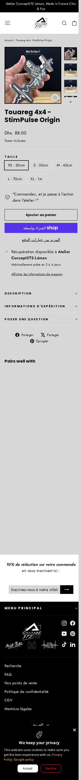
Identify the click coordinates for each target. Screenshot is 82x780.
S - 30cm (40, 165)
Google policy (24, 759)
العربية (38, 724)
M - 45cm (64, 165)
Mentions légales (18, 708)
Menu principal (23, 608)
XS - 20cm (16, 165)
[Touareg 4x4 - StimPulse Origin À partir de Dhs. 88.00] (17, 397)
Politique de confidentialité (27, 691)
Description (18, 293)
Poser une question (27, 319)
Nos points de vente (21, 683)
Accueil (9, 40)
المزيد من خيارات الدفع (41, 240)
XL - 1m (36, 179)
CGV (8, 700)
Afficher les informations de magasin (37, 274)
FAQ (8, 674)
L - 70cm (15, 179)
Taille (11, 156)
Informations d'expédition (35, 306)
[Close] (74, 730)
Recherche (13, 665)
